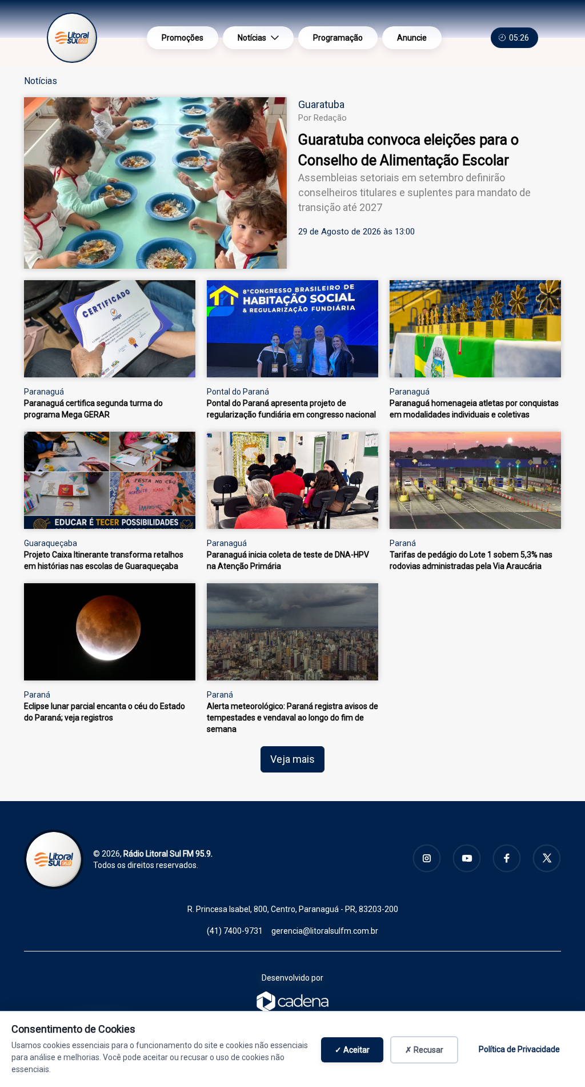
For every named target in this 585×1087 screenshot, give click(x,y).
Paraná (403, 543)
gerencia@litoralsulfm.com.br (324, 930)
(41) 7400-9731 (235, 930)
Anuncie (412, 37)
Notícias (252, 37)
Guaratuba (321, 104)
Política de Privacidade (519, 1049)
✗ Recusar (424, 1049)
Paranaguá (44, 391)
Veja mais (292, 759)
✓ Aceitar (352, 1049)
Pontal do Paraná (238, 391)
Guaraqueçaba (50, 543)
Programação (338, 37)
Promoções (182, 37)
